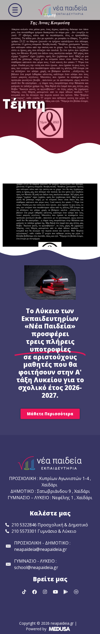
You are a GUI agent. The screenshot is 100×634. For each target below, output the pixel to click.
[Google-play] (65, 591)
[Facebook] (34, 591)
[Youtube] (55, 591)
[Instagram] (44, 591)
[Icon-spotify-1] (76, 591)
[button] (15, 10)
